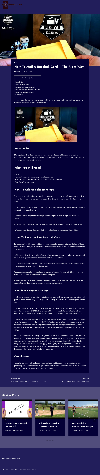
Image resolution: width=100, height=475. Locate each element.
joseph (18, 71)
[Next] (94, 419)
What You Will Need (22, 84)
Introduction (19, 82)
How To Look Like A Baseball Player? (75, 380)
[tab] (46, 440)
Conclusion (19, 95)
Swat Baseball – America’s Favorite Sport (83, 425)
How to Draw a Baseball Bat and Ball (16, 425)
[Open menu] (96, 4)
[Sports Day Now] (12, 4)
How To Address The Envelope (25, 87)
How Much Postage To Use (24, 92)
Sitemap (35, 470)
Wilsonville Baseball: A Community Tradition (49, 425)
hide (31, 78)
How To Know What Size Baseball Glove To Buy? (28, 380)
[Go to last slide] (5, 419)
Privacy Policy (25, 470)
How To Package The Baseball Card (27, 89)
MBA (15, 62)
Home (5, 470)
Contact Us (14, 470)
